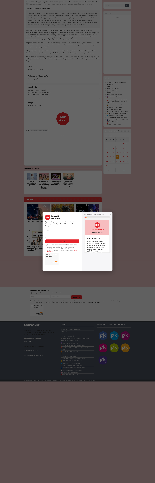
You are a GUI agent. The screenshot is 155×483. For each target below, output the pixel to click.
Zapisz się (62, 241)
